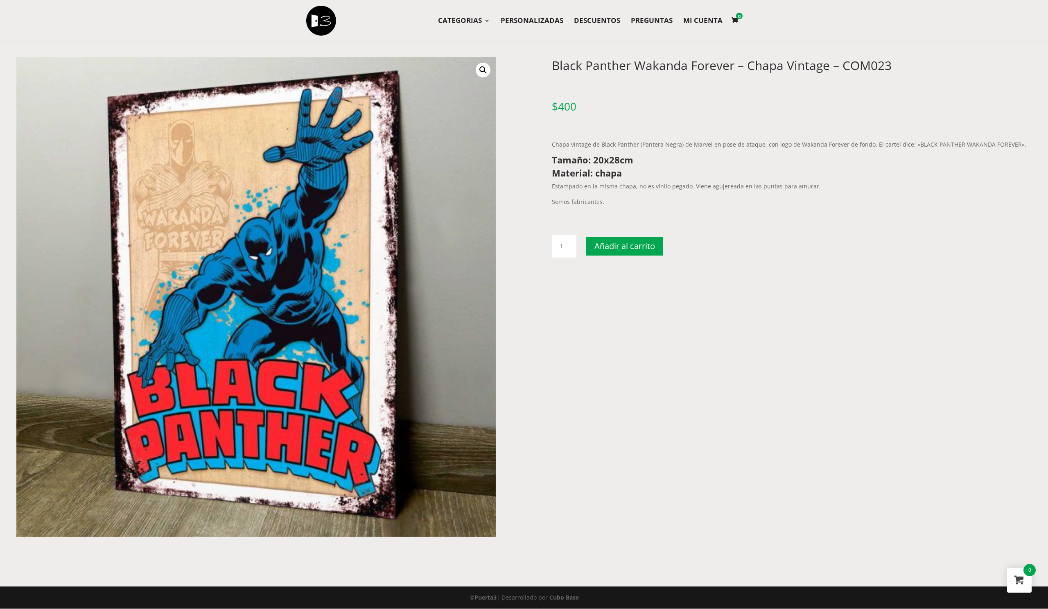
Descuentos (597, 21)
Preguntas (652, 21)
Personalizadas (532, 21)
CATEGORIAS (460, 21)
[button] (483, 70)
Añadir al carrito (624, 245)
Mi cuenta (703, 21)
